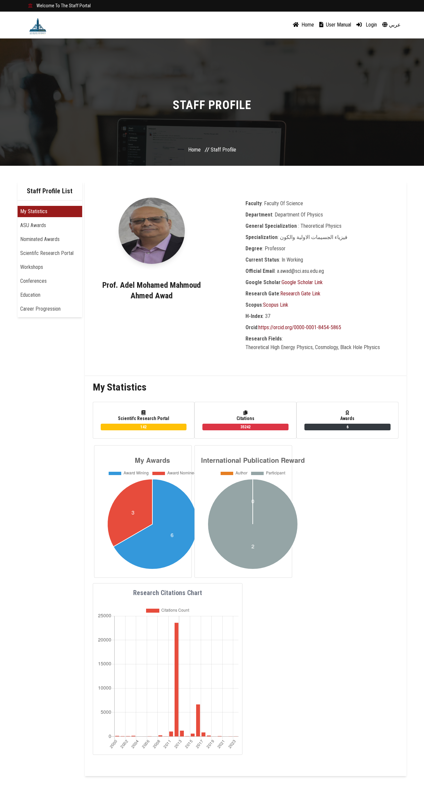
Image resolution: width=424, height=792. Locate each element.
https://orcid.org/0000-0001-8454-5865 (299, 327)
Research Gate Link (300, 293)
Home (307, 25)
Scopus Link (275, 305)
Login (370, 25)
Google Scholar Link (302, 282)
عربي (394, 25)
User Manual (338, 25)
